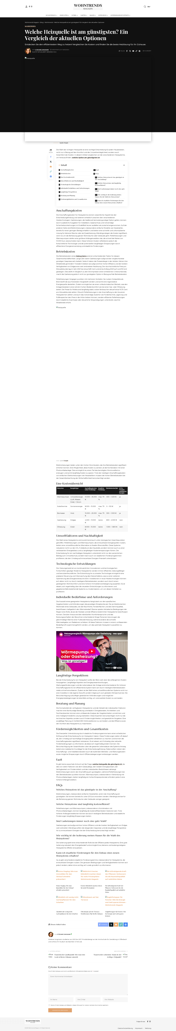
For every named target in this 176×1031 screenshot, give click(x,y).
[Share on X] (130, 51)
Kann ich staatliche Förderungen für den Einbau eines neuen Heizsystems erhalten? (109, 202)
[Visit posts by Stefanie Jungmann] (28, 51)
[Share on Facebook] (126, 51)
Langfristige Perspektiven (69, 192)
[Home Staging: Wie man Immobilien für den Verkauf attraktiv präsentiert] (67, 877)
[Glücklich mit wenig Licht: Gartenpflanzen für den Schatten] (67, 902)
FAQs (97, 174)
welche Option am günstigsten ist (86, 158)
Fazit (97, 170)
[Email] (133, 51)
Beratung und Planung (68, 195)
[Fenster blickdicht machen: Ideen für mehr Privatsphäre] (92, 877)
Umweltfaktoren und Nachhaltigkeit (72, 181)
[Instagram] (31, 6)
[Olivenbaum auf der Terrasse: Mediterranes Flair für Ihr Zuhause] (92, 902)
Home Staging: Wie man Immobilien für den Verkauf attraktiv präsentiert (65, 888)
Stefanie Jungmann (42, 49)
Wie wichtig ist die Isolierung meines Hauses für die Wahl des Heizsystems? (108, 196)
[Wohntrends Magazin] (88, 7)
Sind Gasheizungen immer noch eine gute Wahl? (110, 190)
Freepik (66, 460)
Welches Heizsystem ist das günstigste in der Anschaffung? (109, 178)
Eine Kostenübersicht (67, 177)
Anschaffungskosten (67, 170)
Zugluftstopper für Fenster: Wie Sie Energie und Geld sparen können (115, 914)
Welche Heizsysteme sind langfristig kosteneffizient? (108, 184)
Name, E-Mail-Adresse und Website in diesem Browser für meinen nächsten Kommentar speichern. (80, 1005)
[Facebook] (29, 6)
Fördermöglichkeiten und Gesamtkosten (74, 199)
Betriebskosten (65, 173)
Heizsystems (81, 256)
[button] (26, 7)
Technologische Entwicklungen (71, 184)
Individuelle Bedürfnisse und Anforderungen (75, 188)
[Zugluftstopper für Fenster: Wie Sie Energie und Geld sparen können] (116, 902)
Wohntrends (30, 26)
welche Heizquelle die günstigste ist (107, 764)
